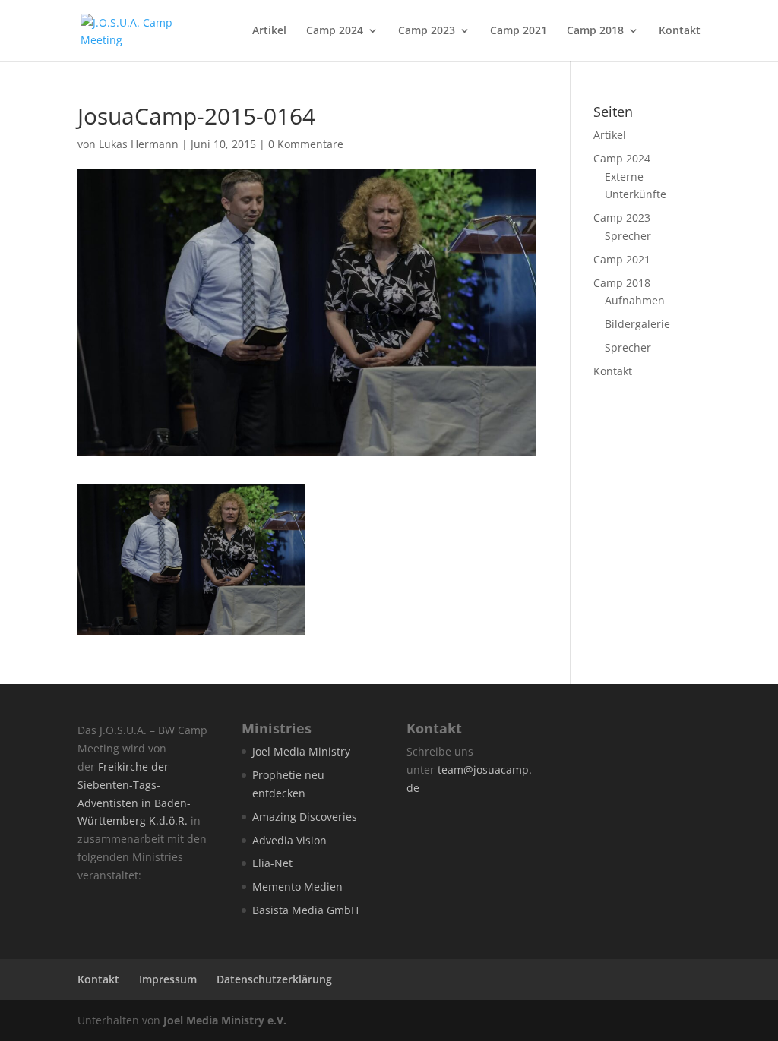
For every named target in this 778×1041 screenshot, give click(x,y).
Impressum (168, 979)
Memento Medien (297, 886)
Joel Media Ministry (301, 751)
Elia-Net (272, 863)
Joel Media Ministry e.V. (224, 1020)
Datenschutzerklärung (274, 979)
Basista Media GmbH (305, 910)
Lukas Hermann (139, 144)
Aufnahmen (635, 300)
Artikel (269, 31)
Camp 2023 (426, 31)
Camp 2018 (595, 31)
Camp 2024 (334, 31)
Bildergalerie (637, 324)
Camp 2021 (518, 31)
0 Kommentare (305, 144)
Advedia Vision (289, 840)
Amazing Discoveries (304, 816)
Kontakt (680, 31)
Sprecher (628, 236)
